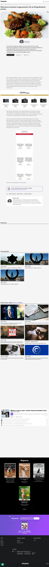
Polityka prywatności (20, 542)
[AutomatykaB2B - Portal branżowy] (25, 564)
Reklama (2, 541)
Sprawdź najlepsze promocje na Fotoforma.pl (24, 95)
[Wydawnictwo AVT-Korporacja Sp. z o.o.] (14, 553)
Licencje (18, 541)
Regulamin (18, 540)
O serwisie (2, 545)
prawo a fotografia (12, 193)
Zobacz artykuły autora (17, 204)
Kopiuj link (25, 54)
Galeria (34, 540)
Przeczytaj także (5, 251)
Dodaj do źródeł (9, 54)
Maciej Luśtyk (27, 41)
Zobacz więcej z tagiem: (11, 302)
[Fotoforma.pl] (24, 93)
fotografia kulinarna (27, 193)
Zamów (24, 509)
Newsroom (2, 542)
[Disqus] (24, 237)
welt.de (24, 182)
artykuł (19, 77)
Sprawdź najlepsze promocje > (24, 134)
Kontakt (2, 540)
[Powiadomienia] (2, 564)
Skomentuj (18, 54)
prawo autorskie (20, 193)
